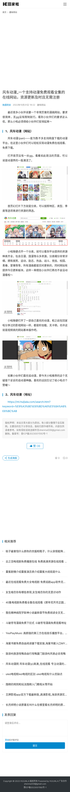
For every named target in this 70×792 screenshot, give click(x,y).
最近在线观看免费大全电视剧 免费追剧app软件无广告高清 (36, 582)
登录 (7, 740)
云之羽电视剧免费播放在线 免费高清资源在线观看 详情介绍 (36, 561)
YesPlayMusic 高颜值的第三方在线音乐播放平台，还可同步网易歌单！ (36, 633)
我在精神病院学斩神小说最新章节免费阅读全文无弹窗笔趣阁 (36, 612)
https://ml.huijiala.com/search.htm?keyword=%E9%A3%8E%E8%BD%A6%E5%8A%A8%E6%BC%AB (34, 406)
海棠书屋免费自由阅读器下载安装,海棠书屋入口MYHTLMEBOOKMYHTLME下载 (36, 643)
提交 (35, 745)
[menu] (65, 4)
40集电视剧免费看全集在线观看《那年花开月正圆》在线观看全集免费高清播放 (36, 602)
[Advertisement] (35, 51)
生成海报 (12, 458)
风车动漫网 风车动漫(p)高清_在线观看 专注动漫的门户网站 (36, 663)
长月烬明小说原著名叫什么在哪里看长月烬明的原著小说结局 (36, 704)
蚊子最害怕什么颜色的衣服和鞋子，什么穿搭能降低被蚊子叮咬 (36, 551)
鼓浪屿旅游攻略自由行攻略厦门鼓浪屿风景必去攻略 (35, 653)
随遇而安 (6, 104)
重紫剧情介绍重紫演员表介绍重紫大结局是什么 (32, 571)
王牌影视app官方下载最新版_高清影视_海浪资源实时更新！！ (36, 694)
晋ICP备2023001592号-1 (35, 787)
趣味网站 (41, 104)
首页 (4, 12)
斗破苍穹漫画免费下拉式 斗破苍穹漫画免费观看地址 (35, 623)
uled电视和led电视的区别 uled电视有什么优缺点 (33, 674)
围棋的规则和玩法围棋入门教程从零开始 (29, 684)
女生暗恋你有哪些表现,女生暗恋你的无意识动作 (33, 592)
